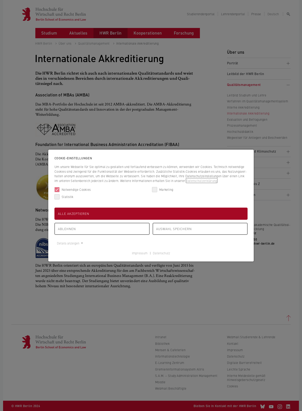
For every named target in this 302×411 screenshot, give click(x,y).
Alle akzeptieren (73, 213)
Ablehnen (67, 228)
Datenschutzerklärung (201, 180)
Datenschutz (161, 253)
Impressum (140, 253)
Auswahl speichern (174, 228)
